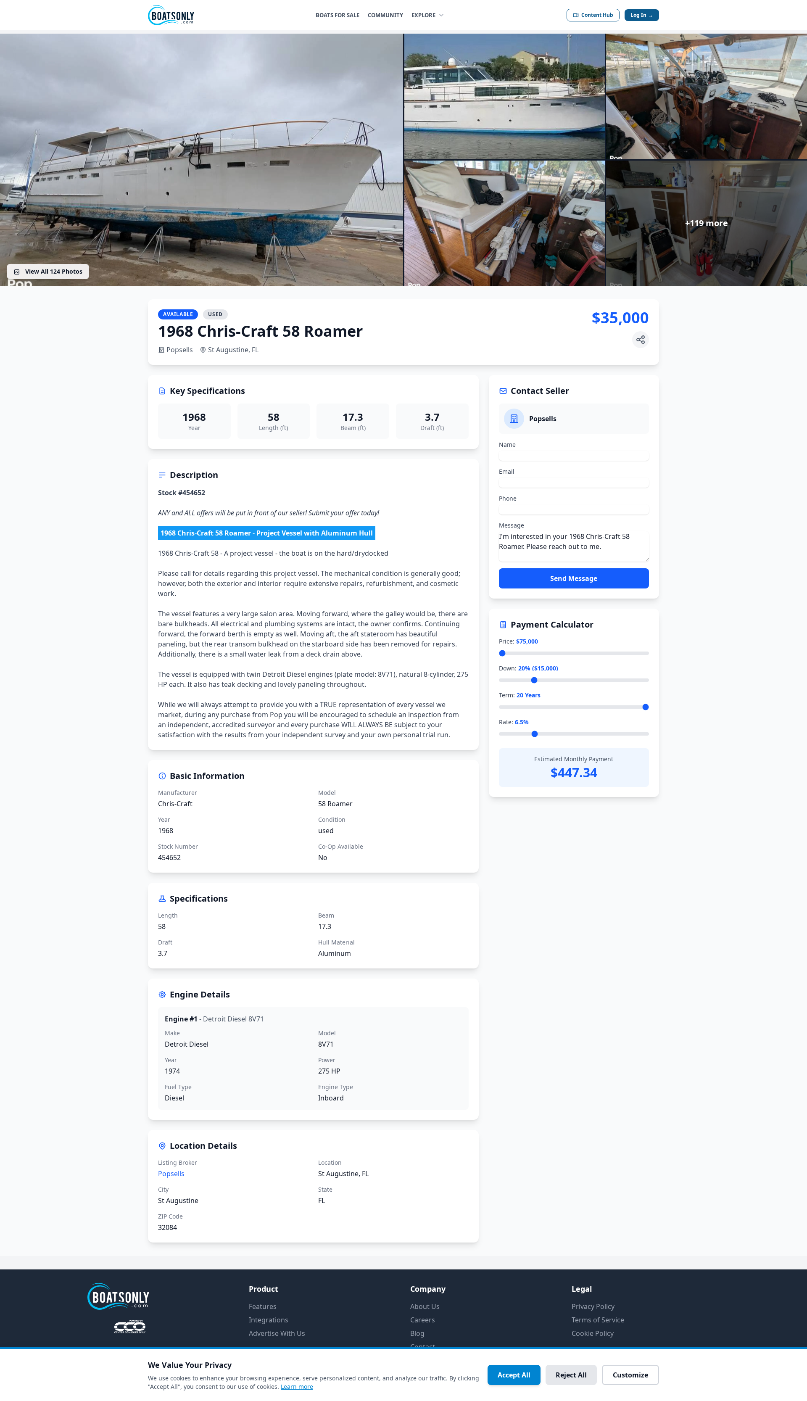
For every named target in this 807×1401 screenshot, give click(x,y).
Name (507, 445)
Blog (417, 1333)
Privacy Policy (593, 1306)
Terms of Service (598, 1319)
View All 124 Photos (53, 271)
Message (511, 525)
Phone (508, 498)
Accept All (514, 1375)
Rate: (514, 722)
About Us (425, 1306)
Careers (422, 1319)
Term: (520, 695)
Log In (641, 14)
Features (263, 1306)
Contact (422, 1346)
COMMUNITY (385, 15)
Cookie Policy (593, 1333)
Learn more (297, 1386)
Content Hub (597, 14)
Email (506, 471)
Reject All (571, 1375)
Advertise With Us (277, 1333)
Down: (528, 668)
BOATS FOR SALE (337, 15)
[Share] (640, 339)
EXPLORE (423, 15)
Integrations (268, 1319)
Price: (518, 641)
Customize (630, 1375)
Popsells (179, 349)
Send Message (573, 578)
